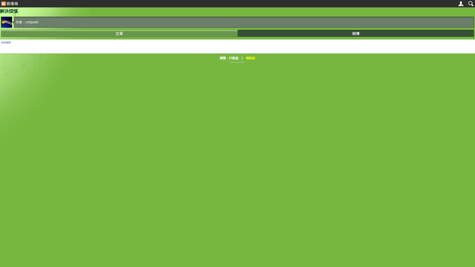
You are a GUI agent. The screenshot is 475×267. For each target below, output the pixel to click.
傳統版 (250, 58)
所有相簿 (6, 42)
